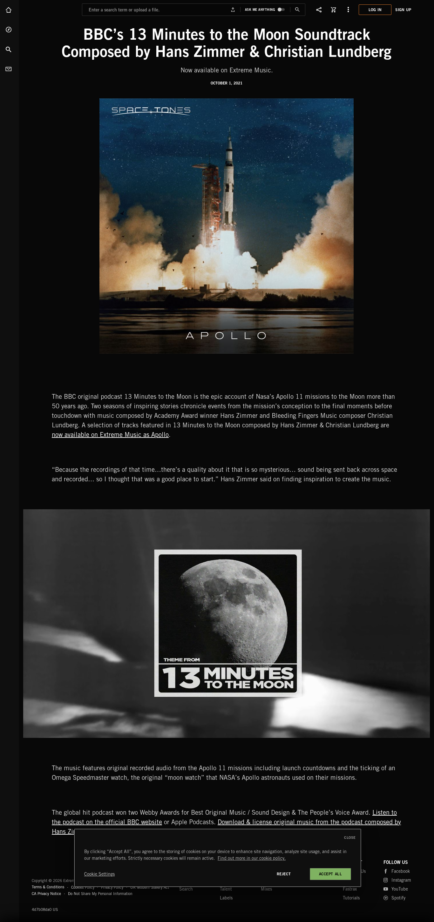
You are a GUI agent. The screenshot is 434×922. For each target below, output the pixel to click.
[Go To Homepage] (54, 9)
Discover (9, 29)
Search (9, 49)
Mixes (266, 889)
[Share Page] (319, 9)
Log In (375, 9)
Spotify (398, 897)
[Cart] (333, 9)
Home (9, 10)
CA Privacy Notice (46, 893)
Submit (297, 10)
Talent (226, 889)
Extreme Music (56, 865)
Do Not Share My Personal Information (100, 894)
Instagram (401, 880)
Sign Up (403, 9)
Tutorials (351, 897)
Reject (284, 874)
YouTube (399, 889)
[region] (217, 858)
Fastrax (350, 889)
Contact (9, 69)
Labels (226, 897)
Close (350, 837)
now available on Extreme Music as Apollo (110, 434)
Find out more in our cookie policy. (252, 858)
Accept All (330, 874)
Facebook (400, 871)
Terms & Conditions (48, 887)
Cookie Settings (99, 874)
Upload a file (232, 10)
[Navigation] (348, 9)
